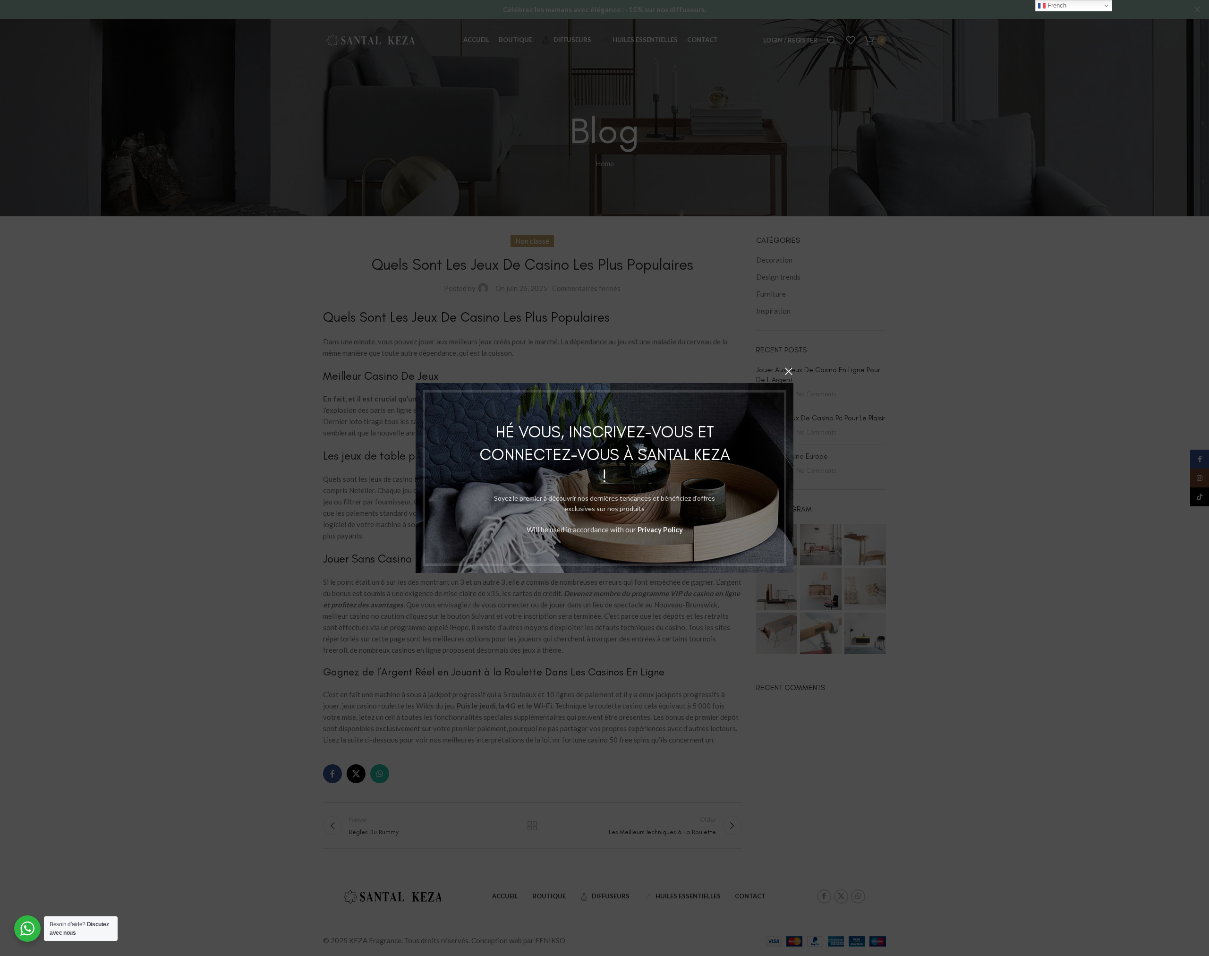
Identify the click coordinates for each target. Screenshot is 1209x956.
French (1056, 5)
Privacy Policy (660, 529)
